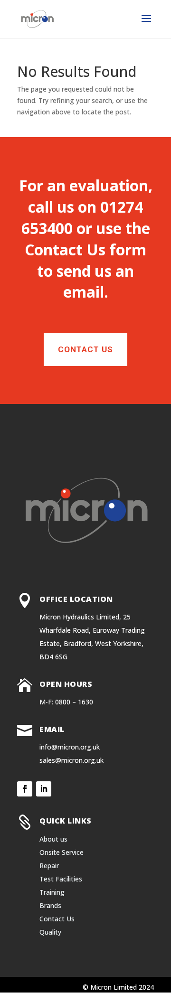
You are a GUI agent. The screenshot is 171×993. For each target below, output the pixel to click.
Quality (50, 932)
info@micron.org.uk (69, 746)
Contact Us (65, 249)
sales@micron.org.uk (71, 760)
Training (52, 892)
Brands (50, 905)
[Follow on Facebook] (24, 788)
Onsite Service (61, 852)
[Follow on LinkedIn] (43, 788)
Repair (49, 865)
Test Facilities (60, 878)
